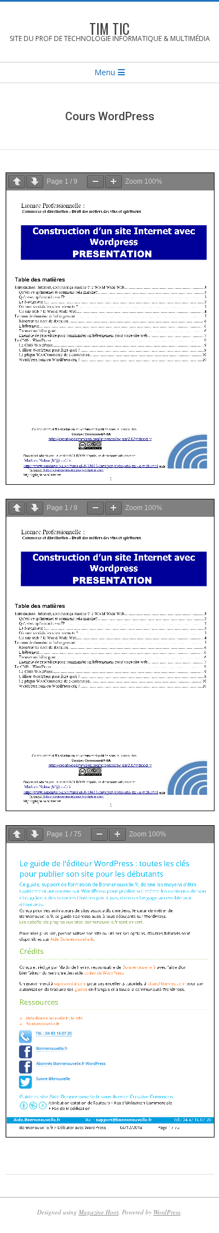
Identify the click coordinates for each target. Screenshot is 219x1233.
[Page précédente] (16, 181)
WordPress (166, 1212)
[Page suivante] (34, 181)
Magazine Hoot (98, 1212)
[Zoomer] (113, 181)
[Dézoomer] (95, 181)
